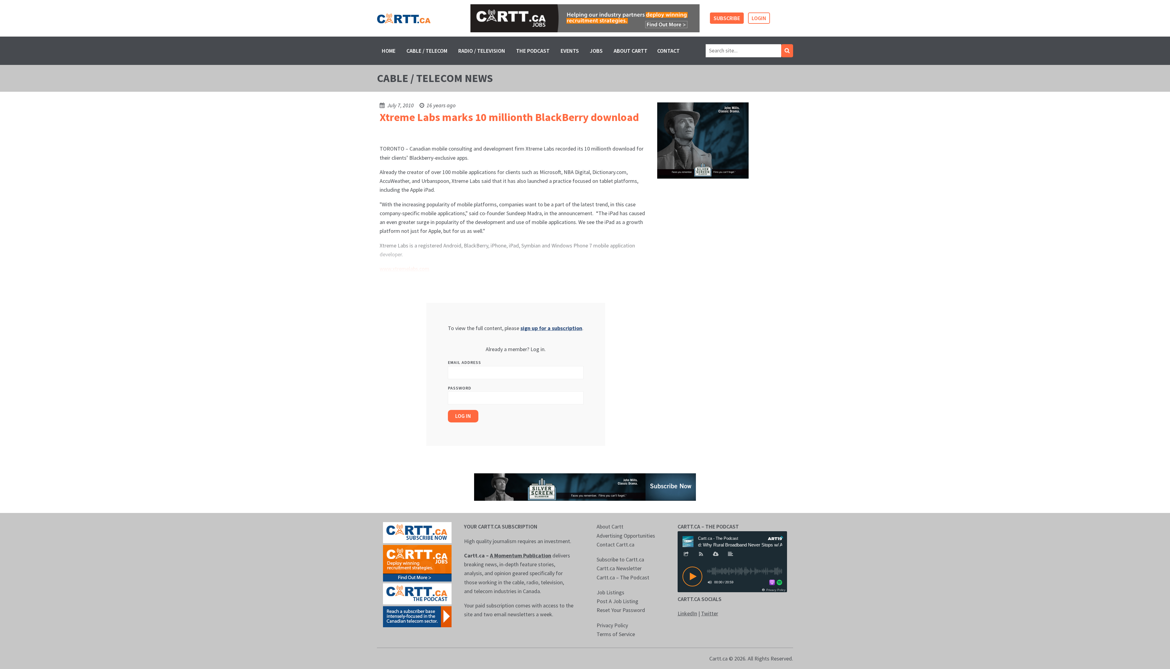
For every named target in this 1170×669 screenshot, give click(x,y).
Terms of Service (616, 634)
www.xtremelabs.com (404, 268)
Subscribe (727, 18)
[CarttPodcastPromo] (417, 593)
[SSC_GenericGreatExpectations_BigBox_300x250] (703, 140)
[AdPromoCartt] (417, 616)
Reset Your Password (621, 610)
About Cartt (630, 50)
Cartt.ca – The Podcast (623, 577)
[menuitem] (388, 50)
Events (570, 50)
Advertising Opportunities (626, 535)
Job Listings (610, 592)
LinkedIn (687, 613)
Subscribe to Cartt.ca (620, 559)
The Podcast (533, 50)
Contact (668, 50)
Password (459, 388)
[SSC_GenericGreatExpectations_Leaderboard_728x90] (585, 486)
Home (388, 50)
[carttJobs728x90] (584, 18)
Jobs (596, 50)
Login (759, 18)
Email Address (464, 362)
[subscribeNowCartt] (417, 532)
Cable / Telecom (426, 50)
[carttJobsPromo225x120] (417, 562)
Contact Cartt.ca (615, 544)
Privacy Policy (612, 625)
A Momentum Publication (520, 555)
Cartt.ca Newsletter (619, 568)
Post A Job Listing (617, 601)
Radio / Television (481, 50)
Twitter (709, 613)
